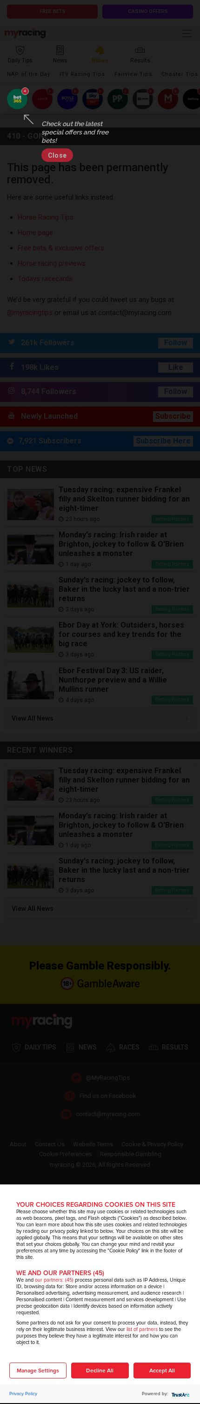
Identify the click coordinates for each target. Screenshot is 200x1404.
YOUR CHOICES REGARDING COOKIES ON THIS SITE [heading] (95, 1205)
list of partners (142, 1329)
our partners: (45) (54, 1280)
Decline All (99, 1370)
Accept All (162, 1370)
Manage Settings (38, 1370)
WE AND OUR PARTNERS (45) (60, 1273)
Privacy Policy (23, 1394)
